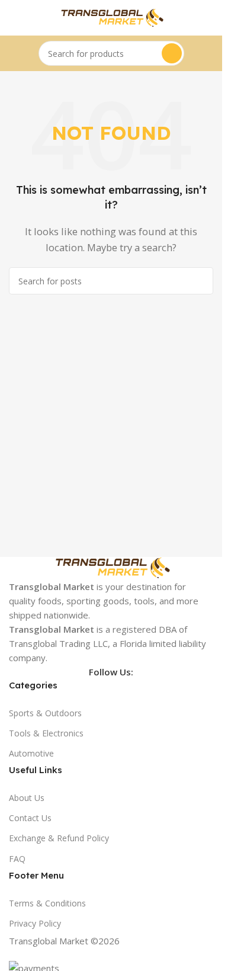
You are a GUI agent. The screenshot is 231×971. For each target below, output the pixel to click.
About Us (26, 797)
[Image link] (111, 567)
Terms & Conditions (47, 903)
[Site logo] (111, 17)
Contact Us (30, 817)
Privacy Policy (35, 923)
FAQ (17, 858)
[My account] (208, 18)
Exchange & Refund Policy (59, 838)
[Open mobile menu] (13, 18)
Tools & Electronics (46, 733)
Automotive (31, 753)
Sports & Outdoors (45, 713)
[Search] (172, 53)
